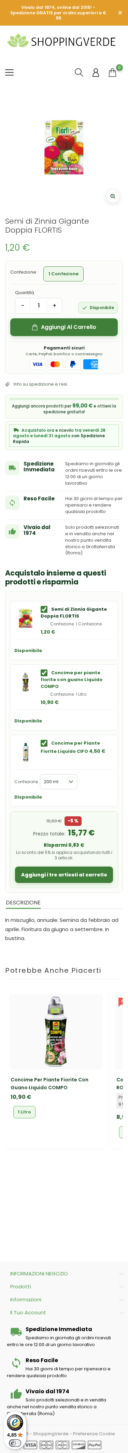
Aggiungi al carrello (68, 327)
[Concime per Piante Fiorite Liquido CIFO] (25, 752)
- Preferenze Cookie (92, 1433)
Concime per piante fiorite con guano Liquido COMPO (71, 679)
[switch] (15, 1443)
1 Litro (24, 1112)
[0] (112, 73)
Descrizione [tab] (23, 903)
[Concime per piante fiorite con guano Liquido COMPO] (25, 682)
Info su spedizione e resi (40, 384)
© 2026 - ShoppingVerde (41, 1433)
